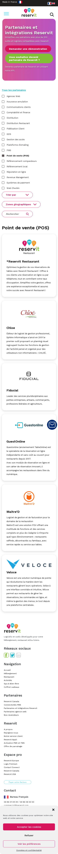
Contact (52, 425)
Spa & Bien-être (11, 684)
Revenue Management (18, 177)
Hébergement (10, 673)
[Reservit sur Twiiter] (12, 655)
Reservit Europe (11, 761)
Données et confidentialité (29, 850)
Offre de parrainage (13, 746)
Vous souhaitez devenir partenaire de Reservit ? (24, 58)
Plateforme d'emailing (17, 145)
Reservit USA (10, 774)
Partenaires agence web (15, 712)
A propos (8, 729)
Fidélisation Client (15, 129)
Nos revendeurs (11, 715)
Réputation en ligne (16, 172)
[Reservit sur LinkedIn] (19, 655)
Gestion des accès (16, 139)
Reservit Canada (11, 701)
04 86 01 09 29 (11, 802)
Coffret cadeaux (11, 687)
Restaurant (9, 677)
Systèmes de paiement (18, 183)
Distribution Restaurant (18, 123)
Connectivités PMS (12, 705)
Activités (8, 680)
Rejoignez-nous (11, 733)
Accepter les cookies (29, 827)
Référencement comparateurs (22, 161)
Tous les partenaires (14, 90)
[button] (53, 809)
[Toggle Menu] (6, 13)
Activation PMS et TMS (14, 743)
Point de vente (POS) (18, 156)
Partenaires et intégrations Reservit (20, 708)
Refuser (29, 835)
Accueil (7, 670)
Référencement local (17, 166)
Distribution (12, 118)
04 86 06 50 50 (27, 802)
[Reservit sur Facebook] (6, 655)
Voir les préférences (29, 844)
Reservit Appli (10, 740)
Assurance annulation (17, 102)
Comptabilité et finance (18, 112)
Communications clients (19, 107)
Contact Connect (11, 767)
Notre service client (13, 736)
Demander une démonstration (28, 48)
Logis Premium (10, 764)
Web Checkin (13, 188)
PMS (9, 150)
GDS (9, 134)
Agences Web (13, 96)
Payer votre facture (17, 782)
